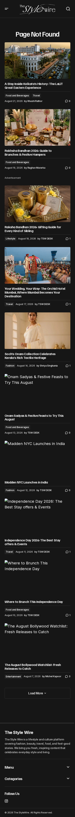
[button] (6, 9)
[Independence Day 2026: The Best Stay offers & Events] (37, 517)
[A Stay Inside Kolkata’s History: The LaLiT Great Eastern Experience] (37, 60)
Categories (13, 778)
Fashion (10, 365)
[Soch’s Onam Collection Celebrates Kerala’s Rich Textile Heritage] (37, 330)
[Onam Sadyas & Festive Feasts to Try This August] (37, 392)
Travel (36, 95)
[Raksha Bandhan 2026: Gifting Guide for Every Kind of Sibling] (37, 203)
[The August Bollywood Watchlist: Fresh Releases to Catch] (37, 641)
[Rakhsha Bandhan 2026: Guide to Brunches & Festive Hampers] (37, 127)
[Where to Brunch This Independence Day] (37, 578)
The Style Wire (19, 732)
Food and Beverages (17, 95)
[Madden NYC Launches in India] (37, 459)
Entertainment (13, 676)
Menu (9, 767)
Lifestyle (10, 238)
